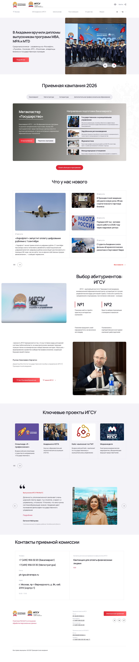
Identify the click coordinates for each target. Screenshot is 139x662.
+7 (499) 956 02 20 (78, 620)
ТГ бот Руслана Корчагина (26, 380)
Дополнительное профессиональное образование (92, 97)
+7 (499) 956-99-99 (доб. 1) (81, 639)
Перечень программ (45, 141)
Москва (17, 12)
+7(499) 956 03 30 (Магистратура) (37, 564)
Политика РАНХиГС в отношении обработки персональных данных (24, 622)
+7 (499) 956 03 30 (78, 625)
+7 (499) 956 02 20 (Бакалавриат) (37, 559)
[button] (105, 65)
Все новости (118, 265)
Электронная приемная (115, 614)
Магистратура (49, 97)
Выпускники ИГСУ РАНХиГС (33, 493)
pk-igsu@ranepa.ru (29, 574)
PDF (74, 568)
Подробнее (27, 515)
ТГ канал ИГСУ (48, 380)
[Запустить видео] (33, 303)
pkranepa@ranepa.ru (79, 635)
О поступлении (26, 141)
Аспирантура (64, 97)
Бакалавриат (33, 97)
